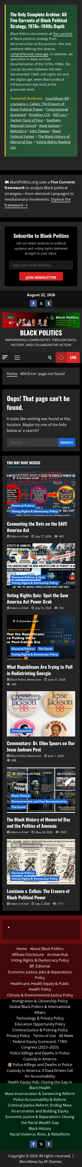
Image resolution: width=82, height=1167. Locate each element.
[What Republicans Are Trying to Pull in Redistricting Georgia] (41, 637)
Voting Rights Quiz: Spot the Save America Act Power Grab (37, 598)
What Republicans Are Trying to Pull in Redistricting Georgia (39, 669)
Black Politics (41, 332)
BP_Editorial (40, 966)
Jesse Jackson (49, 125)
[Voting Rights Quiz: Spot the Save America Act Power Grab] (41, 566)
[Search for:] (32, 442)
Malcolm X (18, 131)
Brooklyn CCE (39, 114)
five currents (62, 33)
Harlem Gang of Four (26, 120)
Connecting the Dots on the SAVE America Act (37, 526)
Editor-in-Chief (19, 536)
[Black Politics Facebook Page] (33, 303)
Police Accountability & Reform (39, 1099)
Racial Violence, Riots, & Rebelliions (40, 1134)
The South (45, 649)
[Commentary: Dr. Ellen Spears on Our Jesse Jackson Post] (41, 713)
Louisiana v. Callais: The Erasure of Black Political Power (38, 894)
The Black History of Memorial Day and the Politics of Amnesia (38, 822)
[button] (5, 357)
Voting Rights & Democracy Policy (35, 511)
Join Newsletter (41, 277)
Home (12, 373)
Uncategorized (21, 731)
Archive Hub (57, 954)
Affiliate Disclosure (28, 954)
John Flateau (39, 131)
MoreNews (28, 1161)
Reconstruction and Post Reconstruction (39, 801)
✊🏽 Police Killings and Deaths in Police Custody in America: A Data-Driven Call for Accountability (40, 1070)
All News (66, 1035)
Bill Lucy (60, 114)
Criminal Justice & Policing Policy (40, 1029)
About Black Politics (47, 948)
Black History (21, 796)
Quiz (41, 577)
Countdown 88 (57, 98)
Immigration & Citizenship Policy (40, 1001)
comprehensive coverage (29, 54)
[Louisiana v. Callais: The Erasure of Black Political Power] (41, 861)
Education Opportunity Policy (40, 1024)
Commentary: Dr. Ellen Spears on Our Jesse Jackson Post (41, 746)
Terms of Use (44, 1035)
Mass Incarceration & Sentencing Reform (40, 1093)
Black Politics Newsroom (25, 679)
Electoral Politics (23, 506)
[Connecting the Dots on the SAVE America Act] (41, 494)
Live (73, 357)
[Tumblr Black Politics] (48, 303)
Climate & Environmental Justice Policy (40, 995)
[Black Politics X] (41, 303)
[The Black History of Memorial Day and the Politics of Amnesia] (41, 790)
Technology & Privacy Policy (40, 1018)
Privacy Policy (18, 1035)
